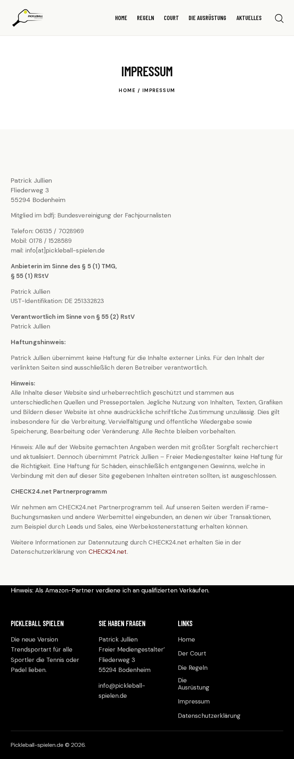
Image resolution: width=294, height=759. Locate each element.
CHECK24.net (108, 552)
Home (127, 90)
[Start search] (278, 18)
